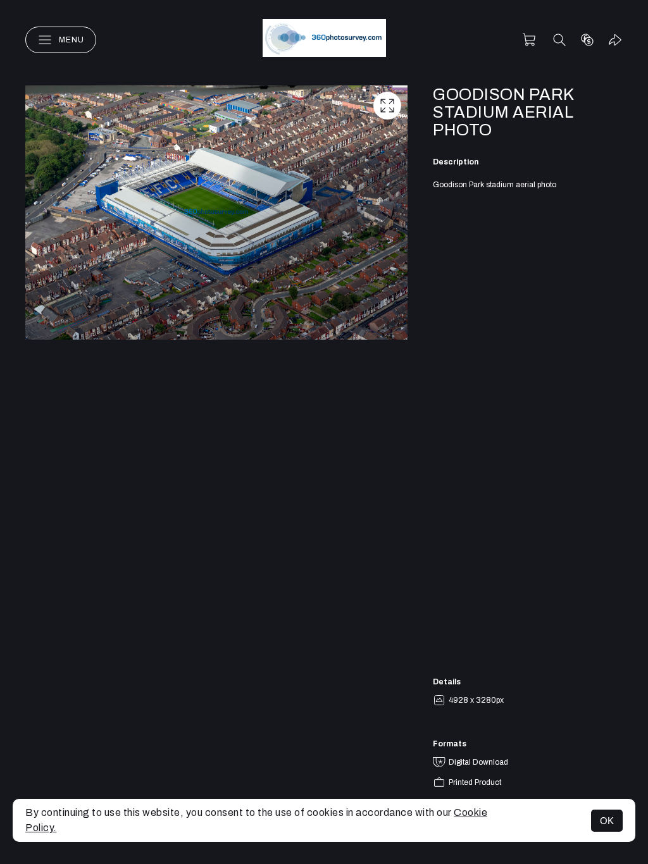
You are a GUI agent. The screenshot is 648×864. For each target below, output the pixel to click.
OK (607, 820)
